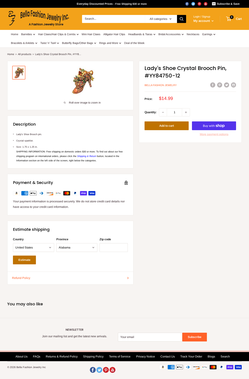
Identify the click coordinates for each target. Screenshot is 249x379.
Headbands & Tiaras (140, 34)
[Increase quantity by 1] (186, 112)
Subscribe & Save (228, 3)
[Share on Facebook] (212, 85)
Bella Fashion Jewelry (161, 85)
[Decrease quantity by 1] (163, 112)
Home (14, 34)
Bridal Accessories (169, 34)
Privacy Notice (145, 356)
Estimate (24, 259)
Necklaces (193, 34)
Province (62, 239)
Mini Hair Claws (91, 34)
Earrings (207, 34)
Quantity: (151, 112)
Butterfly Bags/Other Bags (77, 42)
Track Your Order (191, 356)
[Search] (181, 19)
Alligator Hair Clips (114, 34)
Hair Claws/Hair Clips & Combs (57, 34)
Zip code (105, 239)
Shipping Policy (93, 356)
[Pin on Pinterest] (219, 85)
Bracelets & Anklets (22, 42)
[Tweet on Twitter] (226, 85)
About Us (21, 356)
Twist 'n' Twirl (48, 42)
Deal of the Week (134, 42)
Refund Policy (21, 277)
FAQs (36, 356)
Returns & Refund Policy (62, 356)
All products (24, 54)
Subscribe (194, 337)
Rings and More (108, 42)
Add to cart (166, 125)
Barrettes (26, 34)
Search (225, 356)
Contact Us (167, 356)
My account (202, 21)
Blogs (211, 356)
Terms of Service (120, 356)
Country (18, 239)
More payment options (214, 134)
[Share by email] (233, 85)
